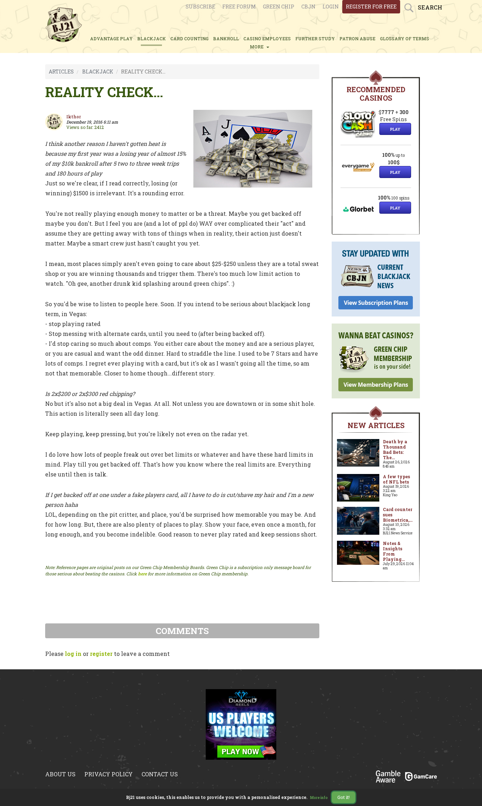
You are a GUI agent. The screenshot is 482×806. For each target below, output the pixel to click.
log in (73, 653)
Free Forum (239, 6)
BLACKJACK (151, 38)
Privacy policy (108, 774)
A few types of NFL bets (396, 479)
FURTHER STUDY (315, 38)
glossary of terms (404, 38)
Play (395, 129)
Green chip (278, 6)
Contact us (159, 774)
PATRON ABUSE (357, 38)
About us (60, 774)
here (142, 573)
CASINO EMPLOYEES (267, 38)
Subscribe (200, 6)
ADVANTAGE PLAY (111, 38)
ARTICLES (61, 71)
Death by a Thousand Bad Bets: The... (395, 449)
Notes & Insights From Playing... (394, 551)
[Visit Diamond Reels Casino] (241, 724)
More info (319, 797)
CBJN (308, 6)
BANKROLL (226, 38)
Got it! (343, 797)
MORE (258, 47)
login (331, 6)
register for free (371, 6)
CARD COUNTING (189, 38)
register (101, 653)
